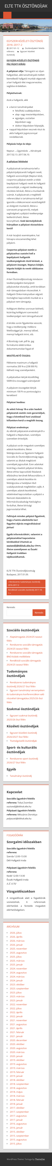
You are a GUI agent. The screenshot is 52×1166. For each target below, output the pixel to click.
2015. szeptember (19, 1135)
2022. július (16, 1008)
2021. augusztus (18, 1024)
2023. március (17, 996)
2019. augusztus (18, 1064)
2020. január (16, 1056)
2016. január (16, 1127)
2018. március (17, 1095)
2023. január (16, 1000)
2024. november (18, 968)
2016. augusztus (18, 1123)
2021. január (16, 1036)
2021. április (16, 1028)
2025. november (18, 948)
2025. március (17, 960)
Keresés (11, 607)
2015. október (17, 1131)
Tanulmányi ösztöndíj (21, 775)
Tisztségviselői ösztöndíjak (23, 740)
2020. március (17, 1052)
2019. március (17, 1068)
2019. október (17, 1060)
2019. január (16, 1075)
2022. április (16, 1012)
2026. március (17, 940)
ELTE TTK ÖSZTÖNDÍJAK (26, 6)
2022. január (16, 1016)
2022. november (18, 1004)
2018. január (16, 1103)
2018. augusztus (18, 1088)
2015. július (16, 1143)
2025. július (16, 956)
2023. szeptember (19, 988)
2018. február (17, 1099)
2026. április (16, 936)
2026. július (16, 932)
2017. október (17, 1107)
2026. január (16, 944)
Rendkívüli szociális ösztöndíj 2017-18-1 (25, 591)
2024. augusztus (18, 972)
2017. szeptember (19, 1111)
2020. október (17, 1044)
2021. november (18, 1020)
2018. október (17, 1079)
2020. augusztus (18, 1048)
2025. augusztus (18, 952)
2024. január (16, 980)
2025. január (16, 964)
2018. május (16, 1091)
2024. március (17, 976)
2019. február (17, 1072)
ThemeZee (40, 1159)
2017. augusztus (18, 1115)
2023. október (17, 984)
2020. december (18, 1040)
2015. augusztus (18, 1139)
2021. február (17, 1032)
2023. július (16, 992)
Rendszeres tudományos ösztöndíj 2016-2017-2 (24, 583)
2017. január (16, 1119)
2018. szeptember (19, 1083)
